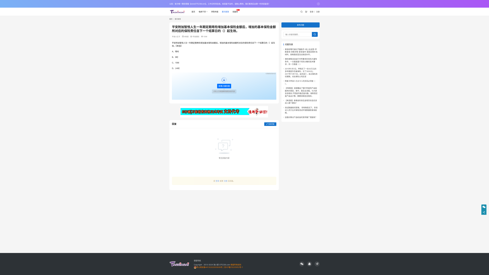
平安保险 (196, 37)
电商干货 (202, 12)
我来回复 (271, 124)
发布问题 (300, 25)
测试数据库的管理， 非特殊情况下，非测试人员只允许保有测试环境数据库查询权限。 (301, 110)
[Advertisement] (224, 204)
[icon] (301, 263)
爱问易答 (225, 12)
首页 (193, 12)
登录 (311, 12)
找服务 (235, 12)
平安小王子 (176, 37)
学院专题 (214, 12)
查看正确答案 (224, 86)
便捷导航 (197, 260)
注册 (318, 12)
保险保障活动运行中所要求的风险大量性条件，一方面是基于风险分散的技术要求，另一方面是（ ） (301, 61)
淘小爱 (216, 265)
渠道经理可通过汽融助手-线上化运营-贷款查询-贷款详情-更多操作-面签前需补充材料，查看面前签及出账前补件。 (301, 52)
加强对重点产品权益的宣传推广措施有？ (301, 117)
